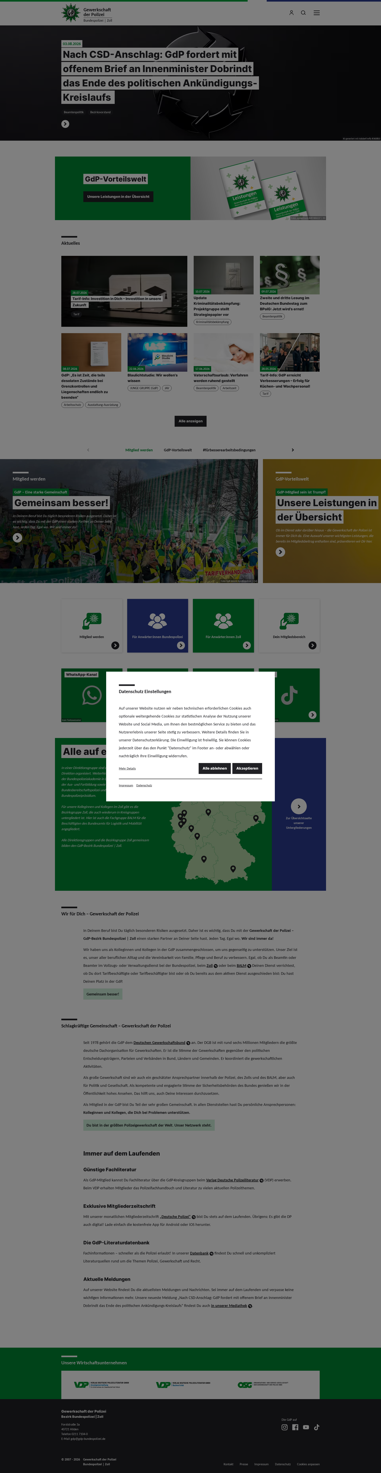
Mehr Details (127, 768)
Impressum (126, 785)
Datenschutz (144, 785)
